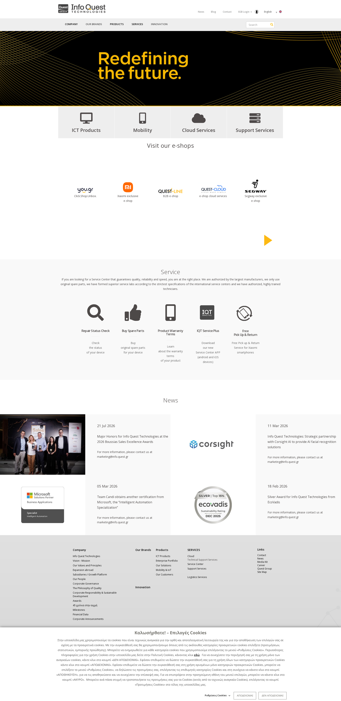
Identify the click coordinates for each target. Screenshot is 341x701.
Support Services (196, 568)
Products (162, 550)
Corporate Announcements (88, 619)
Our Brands (94, 24)
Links (260, 549)
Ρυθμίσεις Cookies (216, 695)
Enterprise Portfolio (167, 560)
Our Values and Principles (87, 565)
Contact (227, 11)
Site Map (262, 572)
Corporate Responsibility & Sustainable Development (95, 594)
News (201, 11)
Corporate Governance (86, 583)
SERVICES (193, 550)
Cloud (190, 556)
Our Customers (164, 574)
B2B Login (244, 11)
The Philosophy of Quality (87, 588)
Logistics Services (197, 577)
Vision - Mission (81, 560)
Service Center (195, 564)
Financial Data (80, 614)
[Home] (81, 7)
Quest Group (264, 568)
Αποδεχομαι (245, 695)
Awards (77, 600)
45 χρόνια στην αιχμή (85, 605)
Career (261, 565)
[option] (170, 68)
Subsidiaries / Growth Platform (90, 574)
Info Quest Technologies (86, 556)
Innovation (159, 24)
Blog (213, 11)
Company (79, 550)
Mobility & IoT (163, 570)
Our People (79, 579)
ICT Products (163, 556)
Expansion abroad (83, 570)
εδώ (197, 655)
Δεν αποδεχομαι (272, 695)
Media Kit (262, 562)
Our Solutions (163, 565)
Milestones (79, 610)
